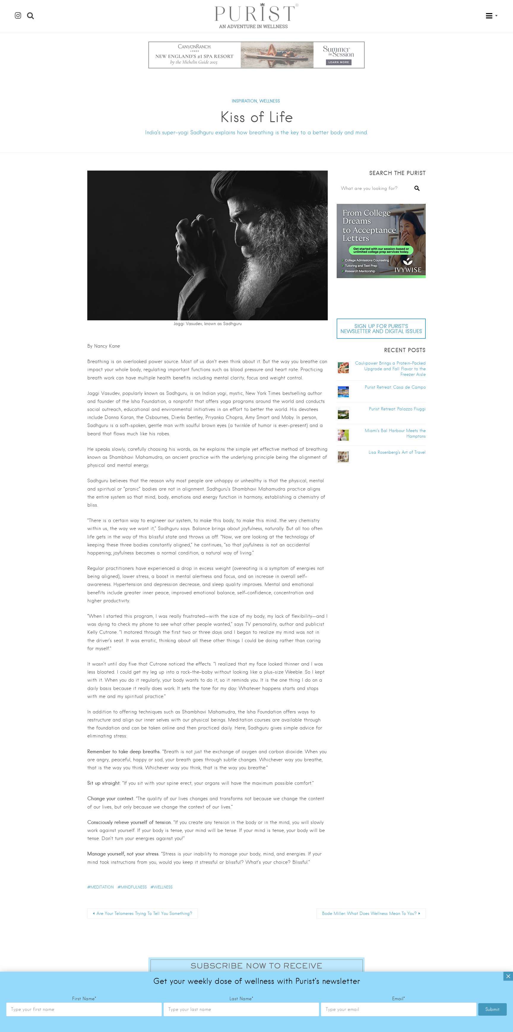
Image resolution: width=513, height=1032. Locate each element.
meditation (102, 887)
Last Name (241, 998)
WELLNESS (269, 101)
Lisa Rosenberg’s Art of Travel (397, 452)
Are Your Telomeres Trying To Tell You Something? (144, 913)
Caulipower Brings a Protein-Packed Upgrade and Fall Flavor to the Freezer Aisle (390, 369)
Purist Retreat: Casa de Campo (395, 387)
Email (398, 998)
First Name (84, 998)
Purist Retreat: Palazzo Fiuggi (397, 409)
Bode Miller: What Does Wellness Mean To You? (369, 913)
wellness (163, 887)
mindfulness (134, 887)
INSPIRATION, (245, 101)
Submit (492, 1009)
